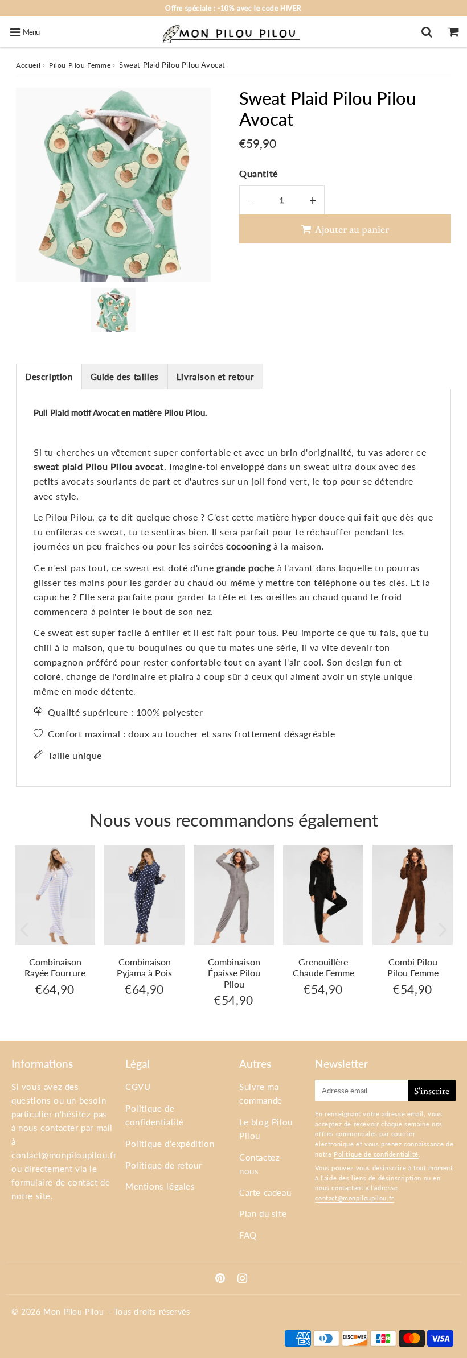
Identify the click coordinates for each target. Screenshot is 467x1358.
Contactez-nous (261, 1164)
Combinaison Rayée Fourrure (54, 967)
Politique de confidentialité (154, 1115)
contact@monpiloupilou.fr (63, 1155)
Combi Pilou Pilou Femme (413, 967)
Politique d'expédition (169, 1143)
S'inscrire (431, 1090)
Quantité (258, 173)
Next (443, 928)
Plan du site (262, 1213)
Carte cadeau (265, 1192)
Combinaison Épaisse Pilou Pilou (234, 972)
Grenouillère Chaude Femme (323, 967)
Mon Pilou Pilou (73, 1311)
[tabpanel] (113, 310)
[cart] (453, 32)
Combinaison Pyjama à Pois (144, 967)
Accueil (28, 65)
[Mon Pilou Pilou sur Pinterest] (221, 1279)
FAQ (248, 1235)
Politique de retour (163, 1165)
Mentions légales (160, 1186)
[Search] (427, 32)
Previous (24, 928)
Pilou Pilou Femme (79, 65)
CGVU (137, 1087)
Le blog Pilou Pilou (266, 1129)
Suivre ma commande (260, 1093)
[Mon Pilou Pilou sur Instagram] (243, 1279)
